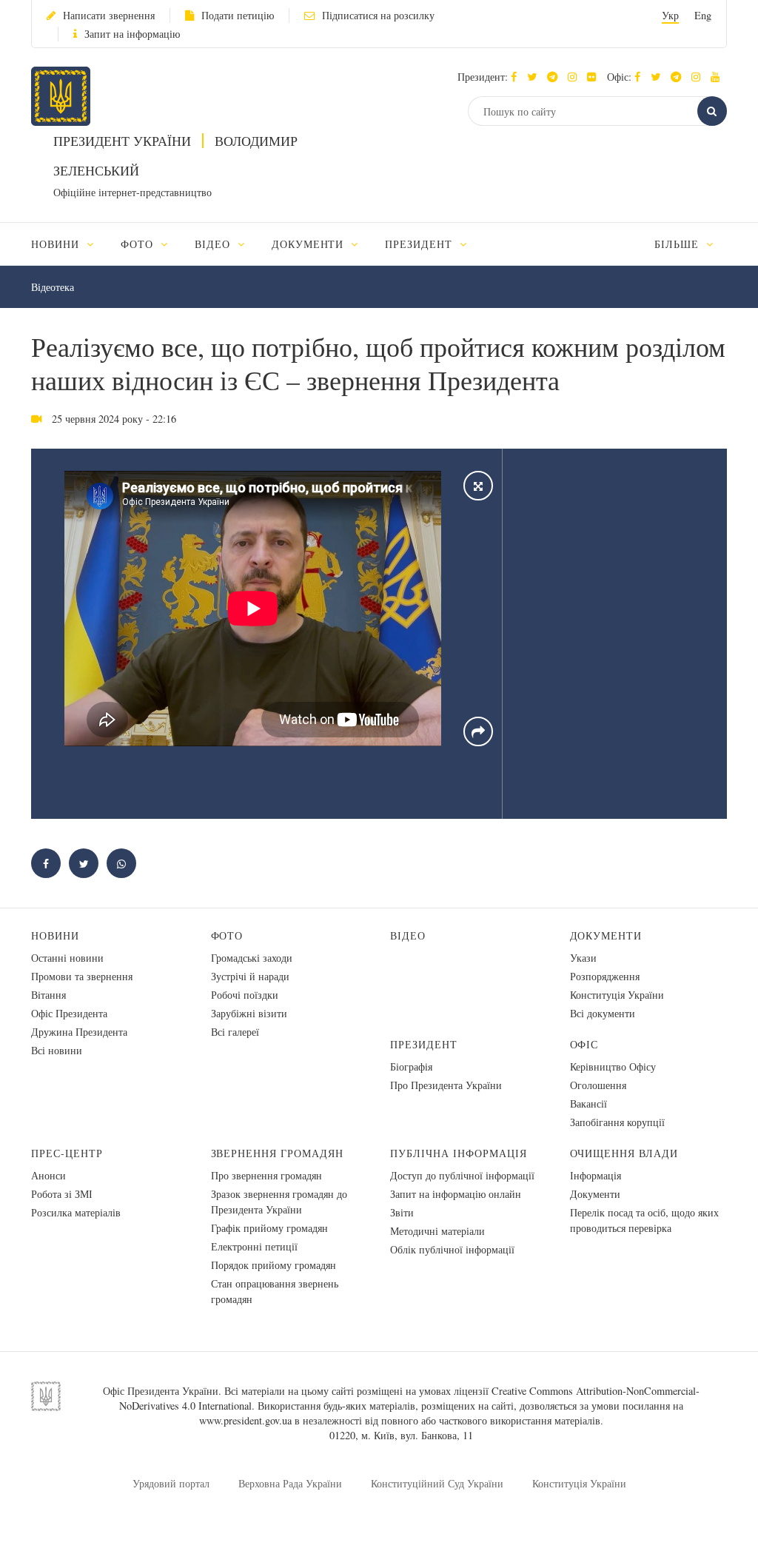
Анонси (48, 1175)
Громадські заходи (251, 958)
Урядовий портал (171, 1483)
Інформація (595, 1175)
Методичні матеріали (437, 1231)
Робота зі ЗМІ (62, 1194)
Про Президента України (446, 1085)
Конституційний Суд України (437, 1483)
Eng (702, 15)
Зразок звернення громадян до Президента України (279, 1201)
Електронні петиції (254, 1246)
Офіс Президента (69, 1013)
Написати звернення (109, 15)
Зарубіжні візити (249, 1013)
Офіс (584, 1044)
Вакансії (588, 1103)
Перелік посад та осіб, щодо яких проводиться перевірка (644, 1220)
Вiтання (48, 995)
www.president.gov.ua (245, 1420)
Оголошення (598, 1085)
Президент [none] (420, 244)
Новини (55, 935)
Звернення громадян (277, 1153)
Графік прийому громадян (269, 1228)
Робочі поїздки (244, 995)
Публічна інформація (458, 1153)
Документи (606, 935)
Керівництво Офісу (613, 1066)
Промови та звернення (82, 976)
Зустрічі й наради (250, 976)
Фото (227, 935)
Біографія (411, 1066)
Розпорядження (605, 976)
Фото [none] (139, 244)
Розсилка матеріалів (76, 1212)
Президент (423, 1044)
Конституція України (617, 995)
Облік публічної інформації (452, 1249)
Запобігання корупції (617, 1122)
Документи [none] (310, 244)
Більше (678, 244)
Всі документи (602, 1013)
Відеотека (52, 287)
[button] (535, 77)
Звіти (402, 1212)
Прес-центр (67, 1153)
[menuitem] (69, 244)
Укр (670, 15)
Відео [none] (214, 244)
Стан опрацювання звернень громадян (274, 1291)
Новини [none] (57, 244)
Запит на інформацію (132, 34)
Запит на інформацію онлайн (455, 1194)
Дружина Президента (79, 1032)
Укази (583, 958)
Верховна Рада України (290, 1483)
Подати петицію (237, 15)
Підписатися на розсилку (378, 15)
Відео (408, 935)
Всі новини (56, 1050)
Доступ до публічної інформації (462, 1175)
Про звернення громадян (266, 1175)
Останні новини (67, 958)
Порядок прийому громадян (273, 1265)
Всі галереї (235, 1032)
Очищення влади (624, 1153)
